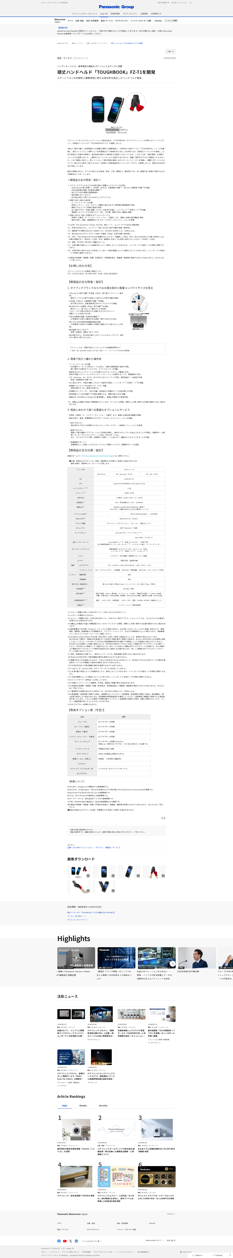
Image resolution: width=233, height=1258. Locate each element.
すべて (70, 20)
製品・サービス (107, 20)
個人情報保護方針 (143, 1252)
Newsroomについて (153, 1240)
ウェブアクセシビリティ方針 (103, 1252)
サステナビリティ (122, 20)
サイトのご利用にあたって (70, 1252)
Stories (158, 20)
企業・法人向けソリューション (97, 43)
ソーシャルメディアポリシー (125, 1252)
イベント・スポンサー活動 (141, 20)
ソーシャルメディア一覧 (90, 1241)
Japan (59, 20)
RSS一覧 (170, 1240)
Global (170, 1213)
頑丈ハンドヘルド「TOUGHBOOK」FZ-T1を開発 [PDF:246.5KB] (90, 912)
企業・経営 (79, 20)
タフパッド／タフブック (76, 920)
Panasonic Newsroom (72, 1214)
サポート (44, 1252)
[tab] (83, 1105)
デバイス (99, 847)
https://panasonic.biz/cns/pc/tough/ (98, 456)
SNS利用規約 (86, 1252)
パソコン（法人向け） (75, 916)
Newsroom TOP (62, 43)
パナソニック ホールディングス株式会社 (54, 2)
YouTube (54, 1248)
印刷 (169, 51)
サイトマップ (54, 1252)
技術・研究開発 (92, 20)
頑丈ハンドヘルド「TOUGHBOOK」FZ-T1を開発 (127, 43)
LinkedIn (68, 1248)
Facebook (44, 1248)
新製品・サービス (112, 847)
